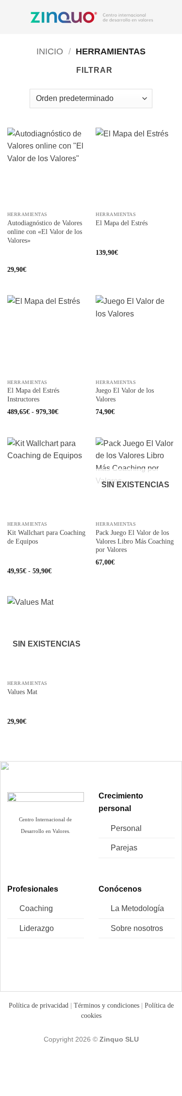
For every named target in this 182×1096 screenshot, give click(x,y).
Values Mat (22, 692)
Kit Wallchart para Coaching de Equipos (46, 537)
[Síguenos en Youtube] (76, 858)
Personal (126, 828)
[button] (13, 17)
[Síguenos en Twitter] (45, 858)
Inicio (49, 51)
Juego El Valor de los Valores (125, 395)
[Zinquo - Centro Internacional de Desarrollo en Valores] (92, 17)
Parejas (124, 848)
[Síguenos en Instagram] (30, 858)
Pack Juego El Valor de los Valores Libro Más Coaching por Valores (135, 541)
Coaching (36, 908)
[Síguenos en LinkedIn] (61, 858)
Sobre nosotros (137, 928)
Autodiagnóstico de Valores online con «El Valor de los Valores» (44, 231)
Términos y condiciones (106, 1005)
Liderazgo (36, 928)
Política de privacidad (38, 1005)
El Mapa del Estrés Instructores (33, 395)
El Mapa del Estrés (122, 223)
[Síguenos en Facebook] (15, 858)
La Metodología (137, 908)
